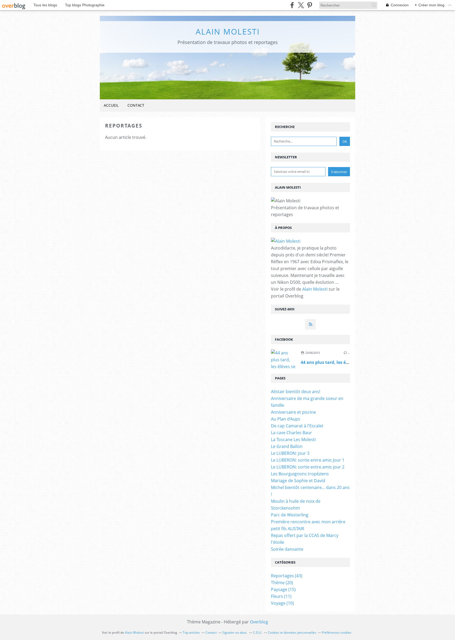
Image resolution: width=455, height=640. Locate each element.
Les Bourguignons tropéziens (300, 474)
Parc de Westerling (289, 515)
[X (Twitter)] (301, 5)
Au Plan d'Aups (285, 419)
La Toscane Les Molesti (293, 439)
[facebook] (292, 5)
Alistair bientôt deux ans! (295, 391)
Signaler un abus (235, 632)
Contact (135, 105)
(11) (281, 596)
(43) (286, 576)
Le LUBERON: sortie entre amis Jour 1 (307, 460)
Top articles (191, 632)
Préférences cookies (337, 632)
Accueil (111, 105)
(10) (282, 603)
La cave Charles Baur (291, 433)
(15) (283, 589)
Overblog (259, 622)
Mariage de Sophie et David (298, 480)
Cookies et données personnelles (292, 632)
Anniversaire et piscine (293, 412)
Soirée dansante (287, 549)
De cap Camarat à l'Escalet (297, 426)
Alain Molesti (228, 31)
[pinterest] (309, 5)
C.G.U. (257, 632)
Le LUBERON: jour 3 (290, 453)
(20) (282, 582)
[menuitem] (111, 105)
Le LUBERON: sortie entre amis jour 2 (307, 467)
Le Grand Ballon (287, 446)
